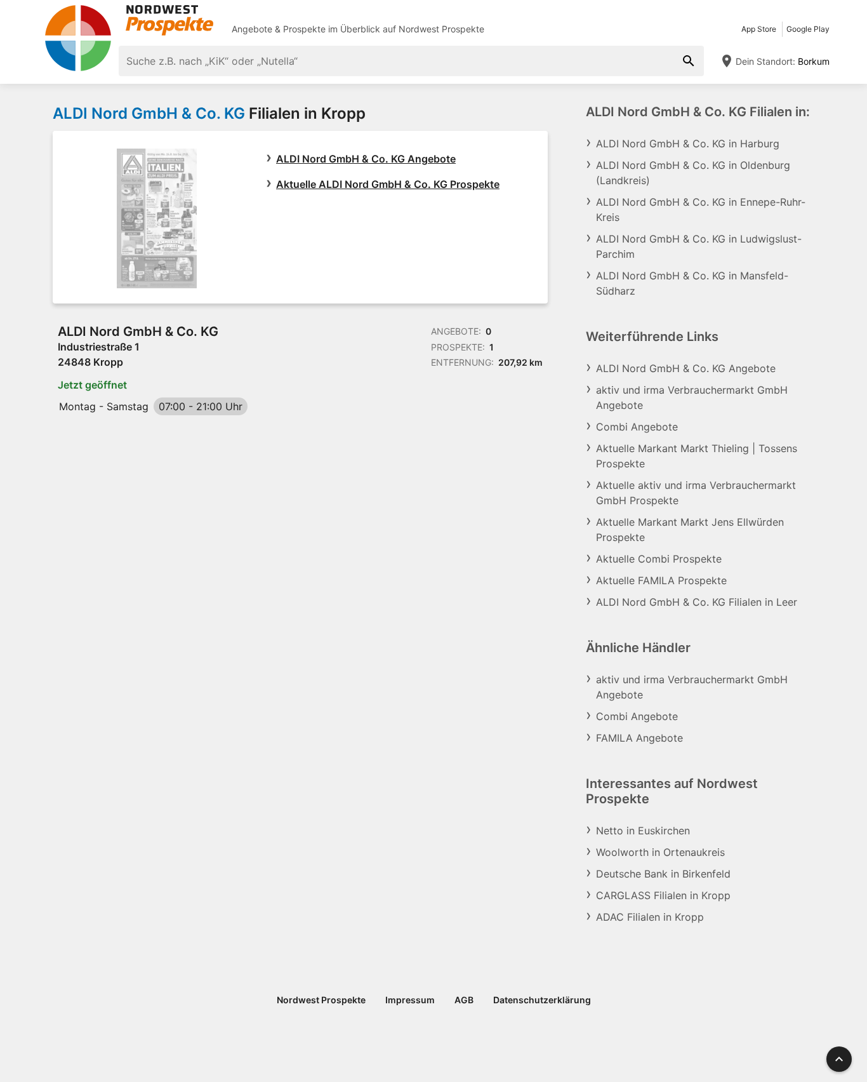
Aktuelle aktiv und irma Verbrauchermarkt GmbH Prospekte (696, 493)
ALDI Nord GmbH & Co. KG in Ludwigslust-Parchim (699, 246)
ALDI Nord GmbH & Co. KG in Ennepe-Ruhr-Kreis (700, 210)
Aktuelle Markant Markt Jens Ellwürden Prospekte (690, 530)
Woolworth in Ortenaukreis (660, 852)
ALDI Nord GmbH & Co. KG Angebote (366, 158)
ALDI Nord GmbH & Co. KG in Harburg (687, 143)
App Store (758, 29)
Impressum (410, 999)
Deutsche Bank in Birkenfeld (663, 873)
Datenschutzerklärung (542, 999)
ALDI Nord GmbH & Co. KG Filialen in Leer (696, 602)
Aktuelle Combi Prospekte (659, 558)
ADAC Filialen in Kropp (650, 917)
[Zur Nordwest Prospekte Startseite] (128, 20)
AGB (463, 999)
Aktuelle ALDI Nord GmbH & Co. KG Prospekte (388, 184)
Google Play (808, 29)
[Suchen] (688, 61)
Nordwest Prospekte (441, 28)
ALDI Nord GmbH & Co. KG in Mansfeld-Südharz (692, 283)
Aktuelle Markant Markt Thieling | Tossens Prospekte (696, 456)
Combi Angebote (637, 426)
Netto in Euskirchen (643, 830)
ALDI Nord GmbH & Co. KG (149, 113)
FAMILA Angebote (639, 737)
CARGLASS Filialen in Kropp (663, 895)
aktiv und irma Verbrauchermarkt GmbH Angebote (692, 397)
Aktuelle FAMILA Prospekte (661, 580)
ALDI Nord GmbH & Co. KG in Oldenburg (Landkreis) (693, 173)
